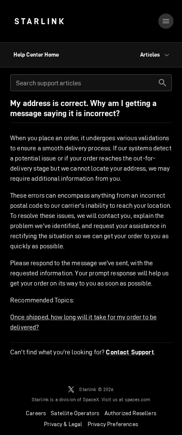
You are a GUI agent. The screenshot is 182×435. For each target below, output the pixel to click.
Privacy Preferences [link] (113, 424)
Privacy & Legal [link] (63, 424)
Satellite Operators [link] (75, 413)
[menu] (166, 21)
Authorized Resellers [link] (130, 413)
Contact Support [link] (130, 352)
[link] (39, 21)
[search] (162, 82)
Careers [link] (36, 413)
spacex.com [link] (138, 399)
